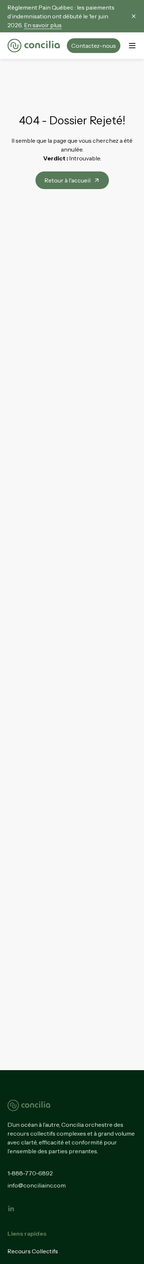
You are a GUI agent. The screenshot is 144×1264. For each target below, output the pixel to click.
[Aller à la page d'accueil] (33, 46)
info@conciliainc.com (36, 1185)
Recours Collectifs (32, 1251)
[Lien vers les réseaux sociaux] (11, 1208)
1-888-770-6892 (30, 1173)
